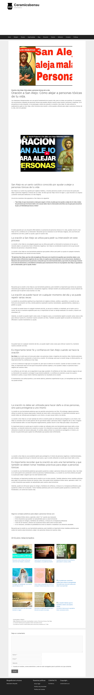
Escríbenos (51, 683)
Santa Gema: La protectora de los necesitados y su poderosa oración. (44, 560)
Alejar (14, 621)
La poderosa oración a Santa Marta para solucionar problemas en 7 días (30, 624)
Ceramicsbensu (26, 5)
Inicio (9, 37)
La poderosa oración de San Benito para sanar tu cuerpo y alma (66, 560)
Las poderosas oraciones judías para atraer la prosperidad (66, 585)
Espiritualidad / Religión (18, 619)
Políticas (76, 37)
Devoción (45, 37)
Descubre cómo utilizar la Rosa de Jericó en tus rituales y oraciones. (21, 560)
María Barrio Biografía (12, 683)
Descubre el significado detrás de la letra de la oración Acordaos (44, 609)
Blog (39, 37)
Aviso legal (37, 683)
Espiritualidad (31, 37)
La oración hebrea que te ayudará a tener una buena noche (66, 609)
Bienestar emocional (21, 621)
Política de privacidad (40, 686)
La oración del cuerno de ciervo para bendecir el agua (21, 609)
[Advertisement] (47, 23)
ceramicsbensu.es (65, 683)
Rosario (23, 37)
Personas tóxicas (42, 621)
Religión (16, 37)
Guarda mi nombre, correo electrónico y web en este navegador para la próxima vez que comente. (42, 666)
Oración (53, 37)
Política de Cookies (39, 689)
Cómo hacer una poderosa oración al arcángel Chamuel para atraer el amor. (44, 585)
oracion (36, 621)
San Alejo (49, 621)
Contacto (68, 37)
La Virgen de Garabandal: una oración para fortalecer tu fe (22, 585)
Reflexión (60, 37)
